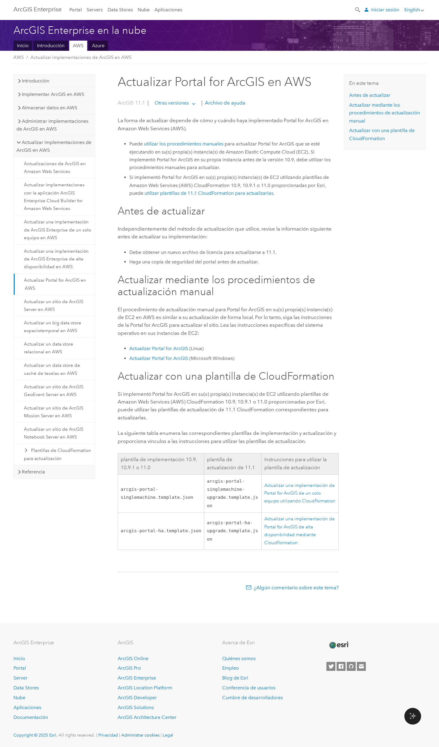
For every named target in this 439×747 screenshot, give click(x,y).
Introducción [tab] (35, 81)
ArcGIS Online (133, 658)
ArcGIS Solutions (136, 707)
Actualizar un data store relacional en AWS (48, 348)
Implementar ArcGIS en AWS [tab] (53, 94)
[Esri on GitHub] (351, 666)
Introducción (51, 45)
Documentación (30, 717)
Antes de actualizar (369, 95)
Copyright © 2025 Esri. (35, 735)
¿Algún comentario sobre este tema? (296, 587)
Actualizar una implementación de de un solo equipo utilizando (299, 493)
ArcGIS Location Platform (145, 688)
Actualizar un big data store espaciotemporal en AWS (52, 326)
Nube (144, 10)
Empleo (230, 668)
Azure (98, 45)
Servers (95, 10)
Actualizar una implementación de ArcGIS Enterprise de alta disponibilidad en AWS (56, 259)
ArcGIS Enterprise (37, 9)
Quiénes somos (239, 658)
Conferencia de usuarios (248, 688)
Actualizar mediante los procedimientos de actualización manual (384, 113)
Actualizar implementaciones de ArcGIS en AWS (80, 57)
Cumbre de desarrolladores (252, 697)
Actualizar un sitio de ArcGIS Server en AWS (53, 305)
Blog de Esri (235, 678)
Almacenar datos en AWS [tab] (49, 108)
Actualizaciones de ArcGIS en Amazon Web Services (55, 167)
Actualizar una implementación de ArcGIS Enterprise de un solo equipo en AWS (57, 229)
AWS (78, 45)
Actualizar (158, 348)
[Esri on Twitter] (330, 666)
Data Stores (120, 10)
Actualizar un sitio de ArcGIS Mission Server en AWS (53, 411)
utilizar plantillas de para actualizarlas (209, 193)
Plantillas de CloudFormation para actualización (57, 454)
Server (20, 678)
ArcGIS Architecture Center (147, 717)
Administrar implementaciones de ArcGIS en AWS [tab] (52, 125)
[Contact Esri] (361, 666)
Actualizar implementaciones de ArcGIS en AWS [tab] (53, 146)
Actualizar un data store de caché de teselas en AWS (52, 369)
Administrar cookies (140, 735)
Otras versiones (172, 103)
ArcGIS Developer (137, 697)
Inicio (23, 45)
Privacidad (108, 735)
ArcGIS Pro (129, 668)
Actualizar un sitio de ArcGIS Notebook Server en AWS (53, 433)
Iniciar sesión (385, 10)
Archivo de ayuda (224, 103)
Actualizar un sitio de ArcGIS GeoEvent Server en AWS (53, 390)
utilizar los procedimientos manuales (183, 144)
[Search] (358, 9)
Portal (75, 10)
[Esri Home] (338, 645)
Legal (168, 735)
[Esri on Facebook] (341, 666)
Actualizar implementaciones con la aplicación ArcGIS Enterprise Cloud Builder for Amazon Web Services (54, 196)
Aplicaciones (168, 10)
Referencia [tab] (33, 472)
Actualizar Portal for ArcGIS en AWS (55, 284)
